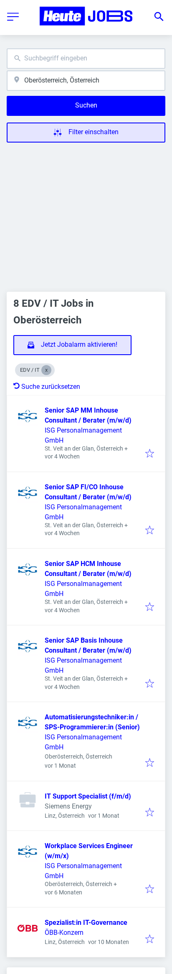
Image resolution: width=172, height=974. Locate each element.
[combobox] (86, 58)
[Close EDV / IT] (46, 370)
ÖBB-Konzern (64, 932)
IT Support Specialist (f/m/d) (88, 796)
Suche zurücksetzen (50, 387)
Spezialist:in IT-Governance (86, 922)
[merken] (149, 454)
